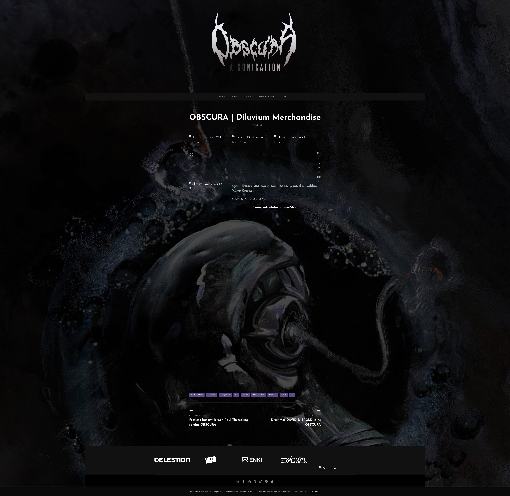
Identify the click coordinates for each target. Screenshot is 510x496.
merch (245, 395)
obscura (273, 395)
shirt (284, 395)
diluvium (211, 395)
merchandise (258, 395)
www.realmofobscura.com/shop (276, 207)
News (222, 97)
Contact (286, 97)
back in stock (197, 395)
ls (236, 395)
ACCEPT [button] (314, 492)
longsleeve (225, 395)
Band (235, 97)
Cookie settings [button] (300, 492)
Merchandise (266, 97)
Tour (248, 97)
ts (292, 395)
